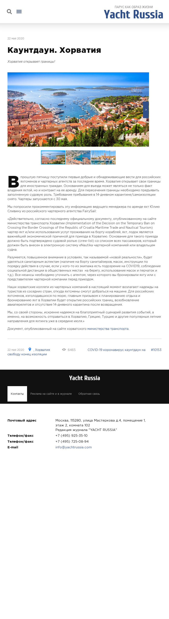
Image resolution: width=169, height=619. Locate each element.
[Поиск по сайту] (9, 11)
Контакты (17, 393)
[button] (146, 109)
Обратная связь (89, 393)
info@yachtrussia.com (73, 447)
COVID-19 (95, 350)
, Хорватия (41, 350)
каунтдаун (133, 350)
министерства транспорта (108, 328)
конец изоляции (34, 354)
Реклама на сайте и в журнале (51, 393)
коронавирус (113, 350)
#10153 (156, 350)
